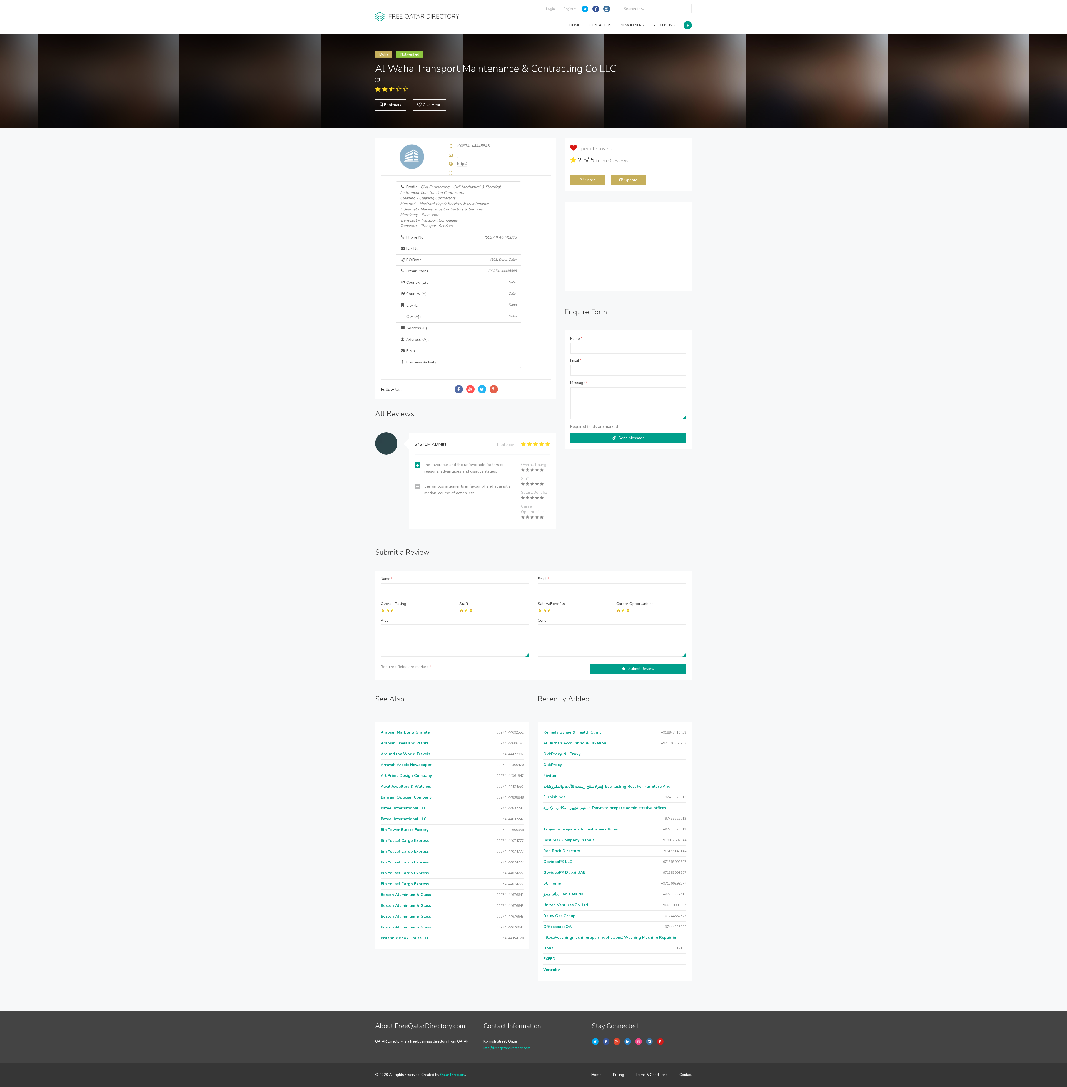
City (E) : (461, 305)
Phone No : (461, 237)
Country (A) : (461, 294)
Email (576, 360)
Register (569, 9)
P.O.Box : (461, 260)
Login (550, 9)
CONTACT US (600, 25)
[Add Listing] (688, 25)
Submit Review (641, 668)
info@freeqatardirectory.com (506, 1048)
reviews (618, 160)
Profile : (450, 206)
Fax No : (412, 248)
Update (630, 180)
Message (579, 382)
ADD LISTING (664, 25)
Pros (384, 620)
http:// (462, 163)
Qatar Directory (452, 1074)
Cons (542, 620)
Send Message (632, 438)
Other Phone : (461, 271)
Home (596, 1074)
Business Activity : (421, 362)
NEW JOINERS (632, 25)
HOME (574, 25)
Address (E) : (417, 328)
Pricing (618, 1074)
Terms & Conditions (652, 1074)
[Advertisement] (628, 247)
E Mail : (412, 350)
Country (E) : (461, 282)
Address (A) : (417, 339)
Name (576, 338)
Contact (685, 1074)
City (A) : (461, 316)
